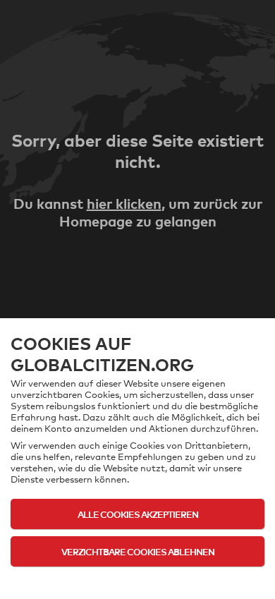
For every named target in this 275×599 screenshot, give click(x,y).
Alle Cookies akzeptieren (138, 514)
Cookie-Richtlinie (138, 579)
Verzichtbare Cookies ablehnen (137, 551)
